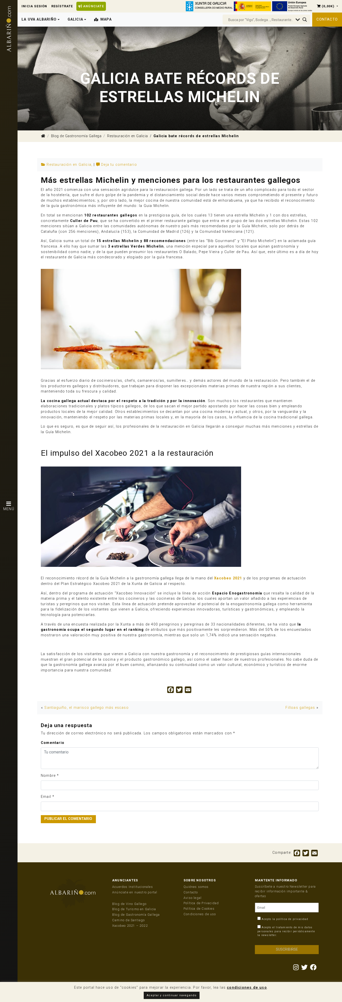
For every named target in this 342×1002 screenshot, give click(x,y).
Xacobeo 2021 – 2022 (130, 926)
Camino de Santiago (128, 920)
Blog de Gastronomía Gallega (76, 136)
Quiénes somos (196, 887)
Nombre (48, 776)
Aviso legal (193, 898)
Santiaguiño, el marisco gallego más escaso (86, 708)
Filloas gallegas (300, 708)
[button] (327, 6)
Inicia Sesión (34, 6)
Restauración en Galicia (127, 136)
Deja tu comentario (119, 165)
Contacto (327, 19)
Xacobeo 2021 (228, 578)
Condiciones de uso (200, 914)
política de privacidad (292, 919)
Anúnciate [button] (93, 6)
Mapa (106, 19)
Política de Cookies (199, 908)
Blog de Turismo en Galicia (134, 909)
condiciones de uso (247, 987)
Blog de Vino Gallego (129, 904)
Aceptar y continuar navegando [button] (172, 995)
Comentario (52, 743)
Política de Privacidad (201, 903)
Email (46, 797)
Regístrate (62, 6)
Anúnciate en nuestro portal (134, 892)
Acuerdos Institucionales (132, 887)
